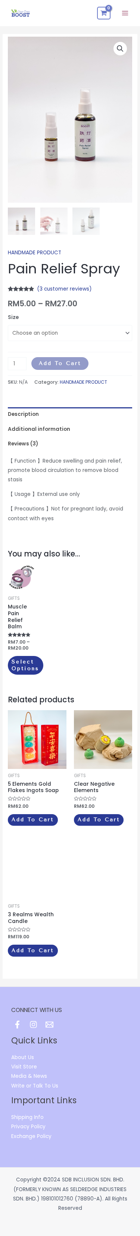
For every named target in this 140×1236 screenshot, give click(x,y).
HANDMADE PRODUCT (34, 252)
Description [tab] (23, 414)
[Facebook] (17, 1024)
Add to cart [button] (33, 819)
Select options (25, 665)
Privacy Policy (28, 1126)
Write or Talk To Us (34, 1085)
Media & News (29, 1076)
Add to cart (60, 363)
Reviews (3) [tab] (23, 443)
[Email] (49, 1024)
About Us (22, 1057)
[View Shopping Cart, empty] (104, 13)
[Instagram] (33, 1024)
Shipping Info (27, 1117)
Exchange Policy (31, 1136)
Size (13, 317)
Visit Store (24, 1066)
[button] (120, 48)
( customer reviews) (64, 288)
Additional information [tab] (39, 429)
